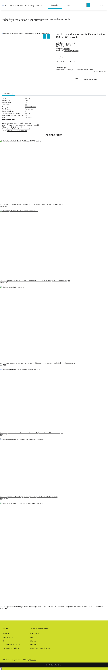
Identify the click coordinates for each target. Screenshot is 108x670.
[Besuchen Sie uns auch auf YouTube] (3, 654)
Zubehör (66, 49)
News (5, 641)
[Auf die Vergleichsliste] (44, 36)
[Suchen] (88, 5)
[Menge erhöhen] (74, 83)
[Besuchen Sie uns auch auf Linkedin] (3, 656)
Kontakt (6, 634)
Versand (73, 61)
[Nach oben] (1, 668)
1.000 (26, 100)
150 (26, 115)
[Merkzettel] (96, 5)
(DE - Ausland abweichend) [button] (83, 70)
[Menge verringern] (57, 79)
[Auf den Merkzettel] (48, 36)
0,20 (26, 103)
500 (26, 105)
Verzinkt (27, 98)
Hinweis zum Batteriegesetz (40, 648)
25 (25, 111)
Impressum (34, 644)
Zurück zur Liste (7, 19)
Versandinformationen (11, 648)
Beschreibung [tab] (8, 94)
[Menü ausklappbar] (4, 2)
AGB (31, 637)
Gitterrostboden (30, 107)
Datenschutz (34, 634)
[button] (93, 5)
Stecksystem (29, 109)
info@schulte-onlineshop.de (17, 131)
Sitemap (33, 641)
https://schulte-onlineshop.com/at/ (18, 129)
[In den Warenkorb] (3, 31)
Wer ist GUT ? (8, 637)
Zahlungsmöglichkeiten (11, 644)
